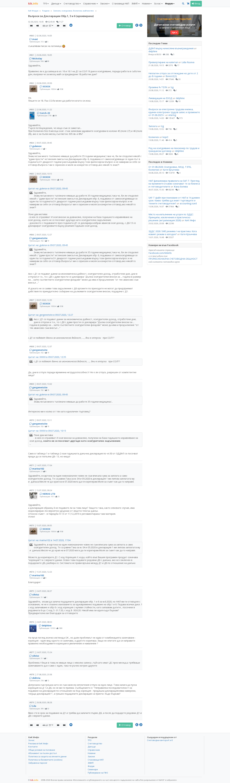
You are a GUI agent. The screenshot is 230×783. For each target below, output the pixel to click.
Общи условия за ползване (41, 749)
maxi (35, 39)
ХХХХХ (46, 86)
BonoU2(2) (171, 76)
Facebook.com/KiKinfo (160, 252)
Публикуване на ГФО (98, 772)
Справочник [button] (89, 3)
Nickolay (37, 58)
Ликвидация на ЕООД (160, 98)
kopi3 (165, 137)
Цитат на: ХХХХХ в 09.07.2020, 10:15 (47, 430)
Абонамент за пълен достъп (42, 753)
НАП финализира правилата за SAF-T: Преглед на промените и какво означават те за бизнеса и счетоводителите (174, 183)
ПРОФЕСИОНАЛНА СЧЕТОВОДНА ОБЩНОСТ (173, 258)
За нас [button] (157, 3)
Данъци (92, 746)
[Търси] (183, 4)
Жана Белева (181, 186)
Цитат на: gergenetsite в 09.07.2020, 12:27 (50, 314)
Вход (197, 3)
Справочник (94, 749)
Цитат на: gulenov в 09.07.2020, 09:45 (48, 188)
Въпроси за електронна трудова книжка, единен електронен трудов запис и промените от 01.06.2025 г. (174, 112)
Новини (91, 753)
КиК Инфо (190, 220)
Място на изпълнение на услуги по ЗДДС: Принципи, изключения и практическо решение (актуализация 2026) (171, 217)
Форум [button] (169, 3)
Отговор (126, 25)
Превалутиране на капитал (163, 62)
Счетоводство (95, 743)
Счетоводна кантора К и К (160, 740)
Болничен (153, 137)
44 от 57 (46, 25)
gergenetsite (39, 238)
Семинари (93, 769)
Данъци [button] (55, 3)
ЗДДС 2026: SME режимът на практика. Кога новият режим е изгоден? (172, 233)
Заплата (152, 126)
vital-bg (172, 115)
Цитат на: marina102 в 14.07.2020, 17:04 (49, 540)
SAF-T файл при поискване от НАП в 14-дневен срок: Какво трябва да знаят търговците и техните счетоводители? (174, 200)
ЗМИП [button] (135, 3)
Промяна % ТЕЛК (157, 87)
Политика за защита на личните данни (47, 756)
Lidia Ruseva (187, 62)
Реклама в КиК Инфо (38, 743)
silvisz (35, 594)
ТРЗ (89, 740)
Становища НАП (120, 3)
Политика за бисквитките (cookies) (45, 759)
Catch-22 (45, 113)
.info (33, 3)
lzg (172, 87)
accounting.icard (188, 203)
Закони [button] (104, 3)
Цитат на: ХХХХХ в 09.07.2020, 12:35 (47, 356)
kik (33, 780)
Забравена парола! (37, 762)
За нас (31, 740)
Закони (91, 756)
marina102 (38, 468)
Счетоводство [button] (71, 3)
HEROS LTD (49, 493)
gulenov (36, 146)
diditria (36, 677)
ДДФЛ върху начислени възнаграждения (171, 48)
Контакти (33, 746)
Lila (34, 705)
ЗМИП (91, 762)
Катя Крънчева (171, 169)
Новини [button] (146, 3)
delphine (46, 625)
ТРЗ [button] (45, 3)
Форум (91, 766)
